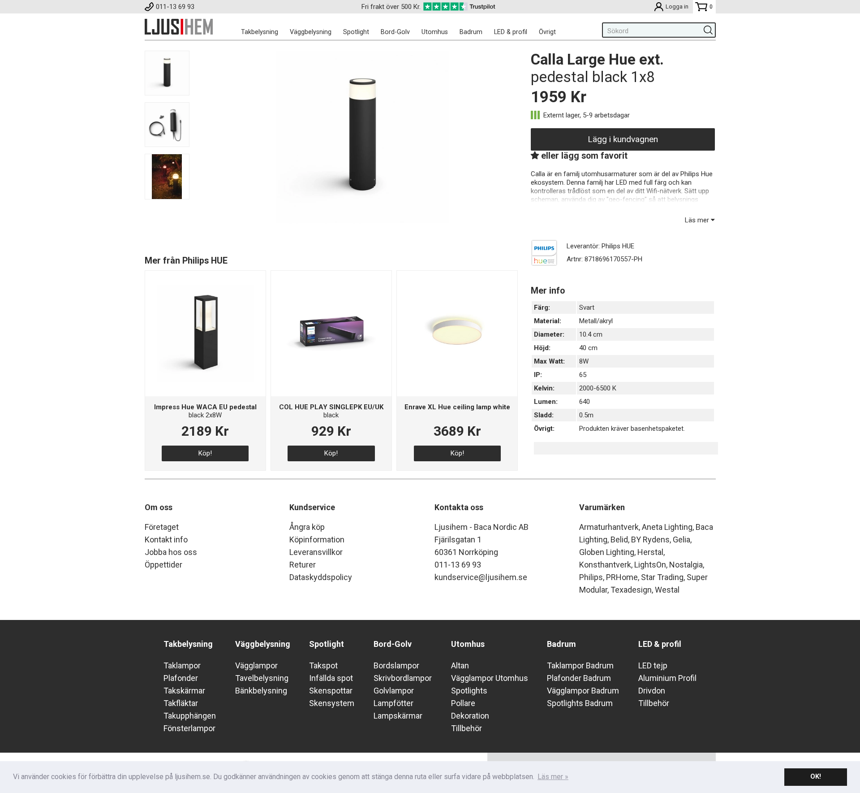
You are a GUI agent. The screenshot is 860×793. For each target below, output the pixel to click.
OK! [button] (815, 776)
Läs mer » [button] (553, 776)
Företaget (162, 527)
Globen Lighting (606, 552)
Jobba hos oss (171, 552)
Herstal (650, 552)
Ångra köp (307, 527)
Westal (667, 589)
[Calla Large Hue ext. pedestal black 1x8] (362, 221)
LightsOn (650, 564)
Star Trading (662, 577)
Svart (586, 307)
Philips (591, 577)
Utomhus (434, 31)
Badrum (471, 31)
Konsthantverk (605, 564)
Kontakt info (166, 539)
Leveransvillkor (316, 552)
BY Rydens (650, 539)
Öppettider (163, 564)
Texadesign (631, 589)
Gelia (681, 539)
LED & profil (510, 31)
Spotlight (356, 31)
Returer (302, 564)
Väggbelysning (310, 31)
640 (584, 402)
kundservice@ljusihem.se (480, 577)
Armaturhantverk (609, 527)
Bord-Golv (395, 31)
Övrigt (547, 31)
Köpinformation (316, 539)
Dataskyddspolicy (320, 577)
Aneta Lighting (667, 527)
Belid (619, 539)
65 (582, 375)
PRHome (622, 577)
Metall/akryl (596, 321)
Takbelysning (259, 31)
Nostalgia (686, 564)
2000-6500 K (597, 388)
